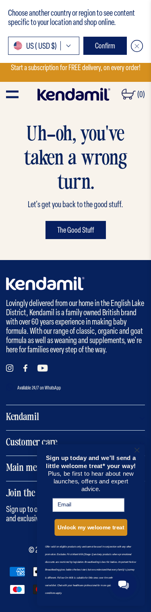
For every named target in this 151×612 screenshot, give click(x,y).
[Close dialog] (137, 450)
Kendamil (22, 417)
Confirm (105, 45)
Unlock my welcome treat (91, 528)
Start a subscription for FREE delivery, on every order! (76, 67)
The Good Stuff (75, 230)
